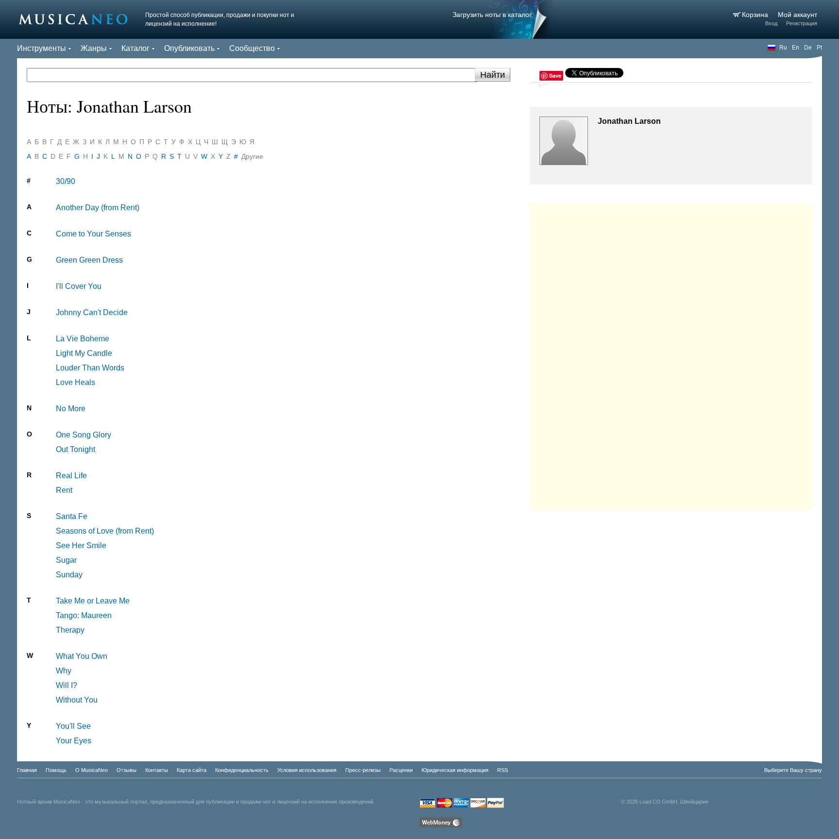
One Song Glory (83, 435)
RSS (502, 770)
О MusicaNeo (91, 770)
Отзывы (126, 770)
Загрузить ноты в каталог (492, 14)
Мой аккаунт (797, 14)
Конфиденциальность (241, 770)
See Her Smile (81, 545)
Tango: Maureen (84, 615)
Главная (27, 770)
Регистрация (801, 23)
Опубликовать (189, 48)
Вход (771, 23)
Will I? (66, 685)
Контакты (156, 770)
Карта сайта (191, 770)
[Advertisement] (671, 354)
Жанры (94, 48)
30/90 (65, 181)
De (808, 47)
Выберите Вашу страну (793, 770)
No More (70, 408)
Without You (77, 700)
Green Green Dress (89, 260)
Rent (64, 490)
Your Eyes (73, 741)
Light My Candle (84, 353)
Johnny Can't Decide (92, 312)
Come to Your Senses (93, 234)
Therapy (70, 630)
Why (63, 671)
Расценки (401, 770)
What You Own (81, 656)
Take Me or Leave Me (93, 601)
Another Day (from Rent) (97, 207)
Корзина (756, 14)
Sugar (66, 560)
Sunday (69, 575)
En (795, 47)
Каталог (135, 48)
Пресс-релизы (363, 770)
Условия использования (306, 770)
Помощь (56, 770)
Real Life (71, 475)
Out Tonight (75, 449)
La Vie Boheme (82, 339)
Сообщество (252, 48)
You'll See (73, 726)
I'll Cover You (78, 286)
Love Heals (75, 382)
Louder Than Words (90, 368)
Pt (819, 47)
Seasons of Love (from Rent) (105, 531)
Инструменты (41, 48)
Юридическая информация (454, 770)
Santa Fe (71, 516)
